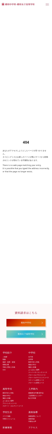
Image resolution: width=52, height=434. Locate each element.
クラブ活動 (6, 416)
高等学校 (7, 388)
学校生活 (7, 412)
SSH (4, 370)
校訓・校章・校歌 (9, 362)
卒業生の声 (32, 421)
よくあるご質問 (33, 370)
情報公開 (6, 364)
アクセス (33, 427)
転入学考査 (32, 398)
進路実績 (31, 419)
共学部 (30, 359)
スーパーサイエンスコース (37, 372)
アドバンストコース (10, 403)
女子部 (30, 357)
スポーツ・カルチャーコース (13, 406)
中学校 (31, 352)
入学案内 (33, 388)
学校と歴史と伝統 (9, 367)
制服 (4, 359)
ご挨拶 (5, 357)
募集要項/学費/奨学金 (36, 393)
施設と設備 (32, 367)
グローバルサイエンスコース (38, 377)
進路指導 (33, 412)
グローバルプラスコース (37, 375)
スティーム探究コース (36, 380)
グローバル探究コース (36, 383)
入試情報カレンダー (35, 395)
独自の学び (32, 364)
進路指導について (34, 416)
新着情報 (7, 427)
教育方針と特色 (33, 362)
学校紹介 (7, 352)
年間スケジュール (9, 419)
